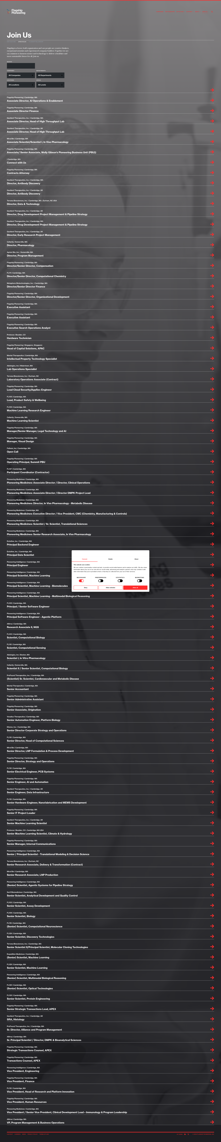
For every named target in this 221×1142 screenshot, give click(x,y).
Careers (17, 1134)
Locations (10, 80)
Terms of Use (44, 1134)
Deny (85, 587)
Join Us (204, 11)
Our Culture (11, 41)
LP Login (179, 1134)
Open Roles (22, 41)
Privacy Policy (33, 1134)
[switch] (100, 580)
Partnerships (170, 11)
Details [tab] (110, 559)
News (24, 1134)
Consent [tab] (84, 559)
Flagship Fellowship (36, 41)
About (197, 11)
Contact (10, 1134)
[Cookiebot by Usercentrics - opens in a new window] (139, 553)
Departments (41, 70)
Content (189, 11)
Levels (38, 80)
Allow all (135, 587)
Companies (160, 11)
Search (9, 61)
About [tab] (136, 559)
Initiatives (180, 11)
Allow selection (110, 587)
